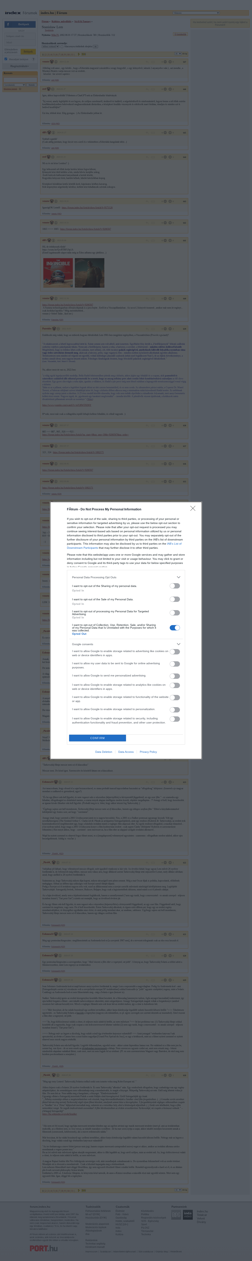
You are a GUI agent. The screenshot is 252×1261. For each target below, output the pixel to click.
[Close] (194, 509)
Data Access (126, 751)
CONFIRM (97, 738)
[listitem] (126, 577)
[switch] (175, 585)
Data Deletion (103, 751)
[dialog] (126, 630)
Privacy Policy (148, 751)
